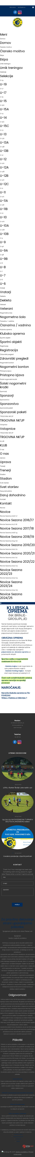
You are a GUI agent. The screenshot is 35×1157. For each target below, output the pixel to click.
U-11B (2, 205)
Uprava (2, 458)
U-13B (2, 147)
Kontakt (3, 499)
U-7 (1, 271)
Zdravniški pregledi (7, 354)
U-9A (2, 246)
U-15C (2, 122)
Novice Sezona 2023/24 (9, 578)
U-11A (2, 197)
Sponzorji (3, 391)
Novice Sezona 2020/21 (9, 549)
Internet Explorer (18, 1136)
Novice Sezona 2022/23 (9, 566)
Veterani (3, 304)
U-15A (2, 105)
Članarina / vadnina (7, 321)
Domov (2, 39)
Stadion (3, 474)
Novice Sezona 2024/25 (9, 590)
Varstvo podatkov (21, 1152)
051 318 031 (17, 737)
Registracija (4, 346)
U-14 (1, 113)
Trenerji (2, 466)
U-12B (2, 172)
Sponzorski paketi (6, 408)
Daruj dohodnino (6, 491)
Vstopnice (3, 425)
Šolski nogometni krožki (8, 379)
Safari (18, 1141)
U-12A (2, 163)
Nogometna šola (6, 313)
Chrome (18, 1139)
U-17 (1, 89)
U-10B (2, 230)
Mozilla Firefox (18, 1134)
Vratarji (2, 288)
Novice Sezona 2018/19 (8, 533)
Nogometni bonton (7, 363)
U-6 (1, 280)
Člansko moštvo (6, 47)
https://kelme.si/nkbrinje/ (14, 698)
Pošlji (17, 904)
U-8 (1, 263)
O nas (2, 449)
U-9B (2, 255)
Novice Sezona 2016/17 (8, 516)
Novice (2, 508)
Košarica (21, 7)
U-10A (2, 221)
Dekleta (3, 296)
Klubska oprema (6, 329)
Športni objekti (5, 338)
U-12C (2, 180)
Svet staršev (4, 483)
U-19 (1, 80)
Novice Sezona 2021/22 (8, 557)
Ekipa (2, 55)
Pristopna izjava (5, 371)
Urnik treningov (5, 64)
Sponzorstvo (4, 400)
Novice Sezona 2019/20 (9, 541)
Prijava (13, 7)
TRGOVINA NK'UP (6, 416)
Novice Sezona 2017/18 (8, 524)
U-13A (2, 138)
